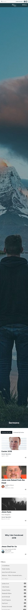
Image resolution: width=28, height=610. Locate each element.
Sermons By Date (6, 432)
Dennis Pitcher (14, 590)
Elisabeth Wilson (14, 593)
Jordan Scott (14, 583)
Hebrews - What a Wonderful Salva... (12, 575)
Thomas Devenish (14, 606)
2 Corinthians (5, 565)
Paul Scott (14, 603)
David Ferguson (14, 600)
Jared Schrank (14, 596)
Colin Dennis (14, 587)
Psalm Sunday (6, 569)
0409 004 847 (19, 1)
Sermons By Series (18, 432)
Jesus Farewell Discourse (9, 572)
